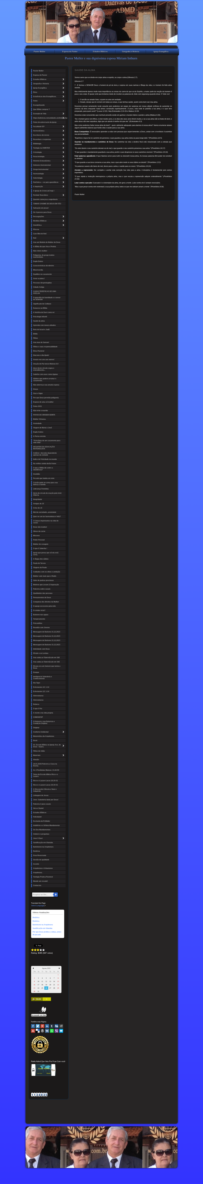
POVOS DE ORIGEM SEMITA (44, 415)
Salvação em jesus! (41, 208)
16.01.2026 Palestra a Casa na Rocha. (45, 765)
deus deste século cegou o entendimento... (43, 369)
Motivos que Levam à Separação (46, 585)
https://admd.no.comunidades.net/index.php (49, 118)
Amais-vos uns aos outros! (43, 360)
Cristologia (37, 152)
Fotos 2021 (37, 406)
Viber (56, 1031)
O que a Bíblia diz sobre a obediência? (43, 469)
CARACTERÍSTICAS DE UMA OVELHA (44, 292)
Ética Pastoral (38, 351)
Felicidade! (37, 817)
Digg (56, 1026)
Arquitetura (37, 873)
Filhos (35, 338)
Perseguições (38, 217)
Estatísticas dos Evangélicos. (44, 96)
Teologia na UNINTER (41, 148)
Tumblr (52, 1026)
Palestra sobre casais (41, 589)
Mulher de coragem (40, 544)
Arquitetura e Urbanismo (43, 868)
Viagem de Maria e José (42, 428)
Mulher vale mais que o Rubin (44, 576)
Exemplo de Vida (39, 114)
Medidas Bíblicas (40, 221)
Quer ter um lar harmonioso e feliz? (47, 516)
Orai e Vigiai (38, 393)
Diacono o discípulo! (41, 355)
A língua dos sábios (40, 559)
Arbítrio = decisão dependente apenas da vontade (45, 454)
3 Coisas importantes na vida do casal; (45, 522)
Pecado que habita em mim (43, 478)
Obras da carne (39, 531)
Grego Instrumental (40, 169)
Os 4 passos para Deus (42, 212)
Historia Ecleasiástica (41, 161)
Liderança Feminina (41, 489)
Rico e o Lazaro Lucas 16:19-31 (45, 781)
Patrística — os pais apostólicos (45, 182)
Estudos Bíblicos (100, 52)
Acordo (36, 864)
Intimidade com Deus (41, 649)
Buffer (42, 1031)
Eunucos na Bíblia (40, 308)
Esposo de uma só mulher (43, 402)
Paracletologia (38, 157)
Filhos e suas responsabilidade (45, 347)
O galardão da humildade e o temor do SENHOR (46, 298)
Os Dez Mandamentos (41, 830)
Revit (35, 740)
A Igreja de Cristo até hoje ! (43, 191)
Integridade (37, 499)
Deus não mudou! (40, 527)
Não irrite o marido (40, 411)
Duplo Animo (38, 432)
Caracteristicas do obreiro (43, 266)
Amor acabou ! (39, 278)
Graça (35, 389)
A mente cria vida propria (43, 713)
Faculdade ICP (38, 126)
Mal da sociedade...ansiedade (44, 512)
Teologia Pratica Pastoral (43, 877)
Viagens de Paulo (40, 567)
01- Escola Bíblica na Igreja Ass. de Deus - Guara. (47, 746)
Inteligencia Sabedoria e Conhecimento (42, 678)
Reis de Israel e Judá (41, 330)
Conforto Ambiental (40, 732)
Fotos (35, 101)
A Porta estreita (39, 436)
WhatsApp (52, 1031)
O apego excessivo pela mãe (44, 606)
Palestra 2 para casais (42, 804)
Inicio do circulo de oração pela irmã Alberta (47, 494)
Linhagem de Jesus (40, 795)
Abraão (36, 760)
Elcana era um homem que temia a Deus (46, 667)
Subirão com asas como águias (45, 374)
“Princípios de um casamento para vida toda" (46, 441)
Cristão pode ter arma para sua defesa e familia (45, 484)
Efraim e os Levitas (40, 653)
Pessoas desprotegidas (42, 283)
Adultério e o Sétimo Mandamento (46, 825)
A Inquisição (38, 187)
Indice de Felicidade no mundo (45, 459)
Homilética (37, 225)
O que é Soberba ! (40, 548)
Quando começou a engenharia (45, 199)
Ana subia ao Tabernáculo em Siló (46, 658)
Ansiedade (37, 423)
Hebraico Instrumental (42, 165)
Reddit (61, 1026)
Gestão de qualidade (41, 860)
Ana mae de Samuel (41, 342)
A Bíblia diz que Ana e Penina (44, 247)
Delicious (38, 1031)
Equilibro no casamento (42, 274)
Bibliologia (37, 144)
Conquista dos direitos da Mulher (46, 602)
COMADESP (38, 717)
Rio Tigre (36, 683)
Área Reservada (39, 855)
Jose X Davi (38, 838)
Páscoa (36, 229)
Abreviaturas (38, 696)
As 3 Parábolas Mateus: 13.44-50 (46, 770)
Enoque (36, 672)
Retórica (36, 851)
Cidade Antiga (38, 287)
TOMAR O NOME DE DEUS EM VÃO (47, 204)
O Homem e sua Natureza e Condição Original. (44, 722)
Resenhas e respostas (42, 139)
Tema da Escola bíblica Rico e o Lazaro (45, 775)
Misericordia (38, 270)
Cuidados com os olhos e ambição (46, 572)
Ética (35, 92)
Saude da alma (39, 321)
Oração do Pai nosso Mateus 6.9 (45, 364)
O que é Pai (37, 709)
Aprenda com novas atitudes (44, 325)
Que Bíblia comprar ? (41, 109)
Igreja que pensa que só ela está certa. (45, 554)
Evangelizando (39, 105)
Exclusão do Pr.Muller (41, 821)
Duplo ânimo (38, 261)
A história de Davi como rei (43, 312)
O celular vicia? (39, 610)
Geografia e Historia (130, 52)
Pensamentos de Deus (42, 597)
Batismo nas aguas (40, 615)
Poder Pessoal (39, 540)
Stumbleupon (33, 1031)
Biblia (35, 334)
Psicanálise (37, 623)
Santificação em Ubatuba (43, 843)
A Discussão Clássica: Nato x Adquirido (45, 790)
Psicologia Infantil (40, 317)
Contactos (37, 885)
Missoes (36, 536)
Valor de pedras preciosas (43, 580)
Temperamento (39, 619)
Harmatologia (38, 174)
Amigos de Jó (38, 504)
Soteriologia (38, 178)
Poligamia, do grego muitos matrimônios (43, 256)
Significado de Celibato (42, 304)
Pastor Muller (39, 52)
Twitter (38, 1026)
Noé (34, 238)
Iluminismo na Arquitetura (43, 847)
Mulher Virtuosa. (39, 419)
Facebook (33, 1026)
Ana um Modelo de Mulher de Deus (46, 242)
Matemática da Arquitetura (43, 736)
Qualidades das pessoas (42, 593)
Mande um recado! (40, 881)
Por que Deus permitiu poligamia (46, 398)
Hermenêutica (38, 131)
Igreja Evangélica (161, 52)
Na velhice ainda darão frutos (44, 464)
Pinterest (42, 1026)
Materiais (36, 755)
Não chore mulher (40, 251)
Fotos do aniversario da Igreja (44, 122)
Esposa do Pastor (69, 52)
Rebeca (36, 704)
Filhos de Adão (39, 751)
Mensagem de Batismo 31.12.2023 (46, 632)
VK (47, 1031)
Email (61, 1031)
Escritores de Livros (41, 135)
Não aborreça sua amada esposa (46, 385)
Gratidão (36, 474)
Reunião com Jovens (41, 628)
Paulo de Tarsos (39, 563)
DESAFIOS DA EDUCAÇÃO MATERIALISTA (44, 448)
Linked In (47, 1026)
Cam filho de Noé (40, 234)
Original (36, 728)
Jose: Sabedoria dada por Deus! (45, 800)
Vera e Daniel (38, 808)
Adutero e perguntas (41, 834)
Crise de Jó (37, 508)
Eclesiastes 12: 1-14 (41, 687)
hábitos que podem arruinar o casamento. (44, 380)
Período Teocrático (40, 195)
